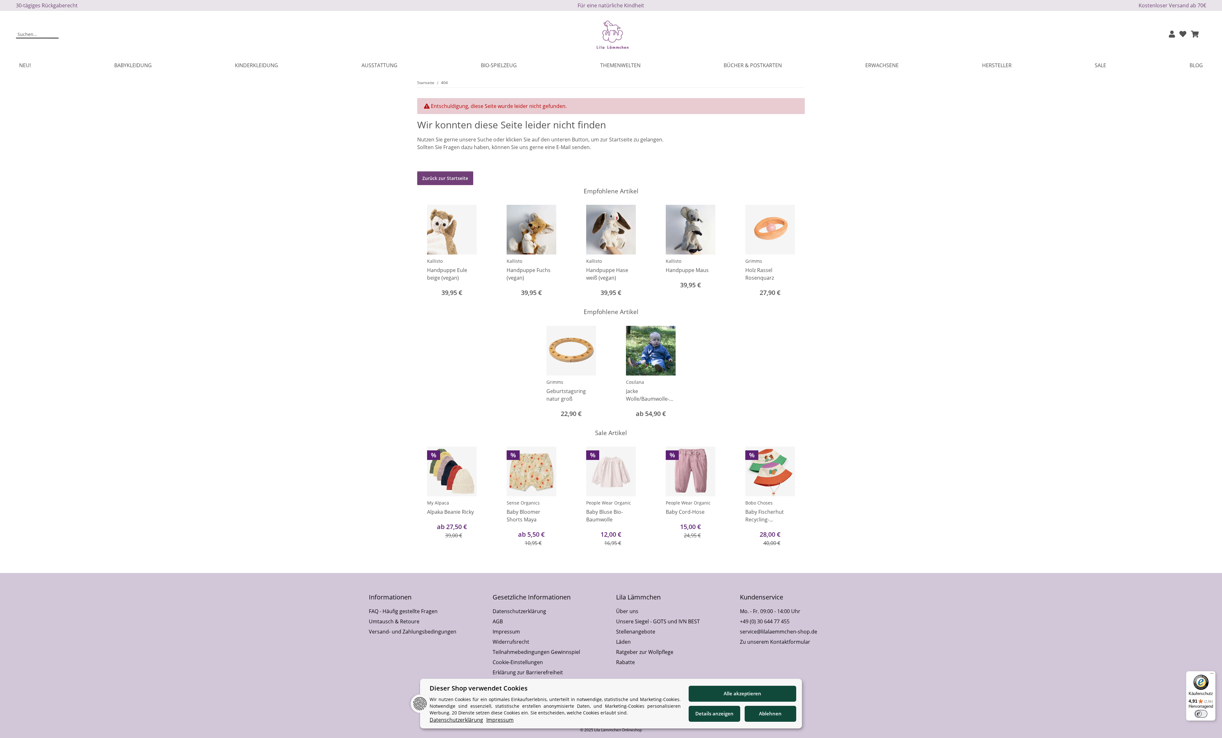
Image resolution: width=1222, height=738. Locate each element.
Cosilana (635, 382)
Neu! (25, 65)
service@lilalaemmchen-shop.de (778, 631)
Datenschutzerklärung (519, 611)
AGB (498, 621)
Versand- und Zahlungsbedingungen (412, 631)
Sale (1100, 65)
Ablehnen (770, 713)
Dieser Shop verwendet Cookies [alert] (479, 688)
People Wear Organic (608, 503)
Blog (1196, 65)
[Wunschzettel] (1183, 35)
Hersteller (997, 65)
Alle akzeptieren (742, 693)
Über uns (627, 611)
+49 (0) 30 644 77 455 (765, 621)
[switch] (1201, 714)
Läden (623, 641)
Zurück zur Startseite (445, 178)
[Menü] (1212, 675)
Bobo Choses (759, 503)
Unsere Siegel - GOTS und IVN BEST (658, 621)
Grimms (753, 261)
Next (794, 251)
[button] (1172, 35)
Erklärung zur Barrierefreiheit (528, 672)
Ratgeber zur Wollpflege (644, 652)
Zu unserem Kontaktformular (775, 641)
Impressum (506, 631)
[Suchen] (55, 35)
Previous (428, 251)
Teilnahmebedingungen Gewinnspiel (536, 652)
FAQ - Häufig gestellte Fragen (403, 611)
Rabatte (625, 662)
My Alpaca (438, 503)
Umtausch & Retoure (394, 621)
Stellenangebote (635, 631)
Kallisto (435, 261)
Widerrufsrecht (511, 641)
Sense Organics (523, 503)
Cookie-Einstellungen (518, 662)
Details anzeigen (714, 713)
